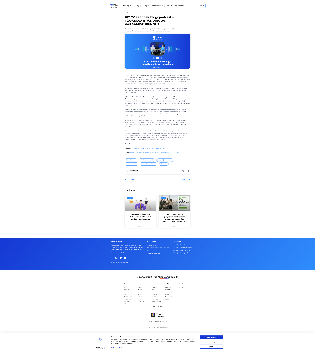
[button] (183, 171)
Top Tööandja (179, 6)
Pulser (167, 299)
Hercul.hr (167, 294)
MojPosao (168, 287)
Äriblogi (136, 6)
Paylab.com (141, 301)
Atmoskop (126, 301)
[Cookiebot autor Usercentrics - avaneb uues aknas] (100, 348)
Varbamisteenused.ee (157, 306)
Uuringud (145, 6)
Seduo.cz (140, 292)
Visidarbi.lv (155, 296)
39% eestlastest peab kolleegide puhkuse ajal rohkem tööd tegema (140, 217)
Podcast (169, 6)
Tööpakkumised (157, 6)
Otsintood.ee (155, 299)
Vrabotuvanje (169, 292)
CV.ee (126, 75)
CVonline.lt (154, 287)
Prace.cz (126, 294)
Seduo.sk (140, 294)
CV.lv (153, 289)
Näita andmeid (115, 347)
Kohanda (210, 342)
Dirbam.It (154, 294)
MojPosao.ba (168, 289)
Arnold (139, 287)
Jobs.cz (126, 287)
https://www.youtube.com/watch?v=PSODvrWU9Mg (148, 148)
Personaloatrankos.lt (157, 301)
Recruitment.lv (156, 303)
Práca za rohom (128, 296)
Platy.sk (140, 299)
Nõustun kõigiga (211, 337)
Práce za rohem (128, 299)
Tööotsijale (127, 6)
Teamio (140, 289)
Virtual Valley (168, 296)
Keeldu (211, 346)
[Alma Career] (157, 315)
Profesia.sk (127, 289)
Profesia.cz (127, 292)
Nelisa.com (127, 303)
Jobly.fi (181, 287)
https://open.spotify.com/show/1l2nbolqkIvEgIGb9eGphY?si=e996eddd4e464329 (156, 152)
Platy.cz (140, 296)
